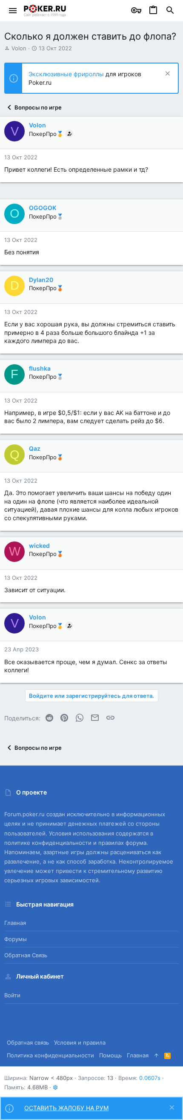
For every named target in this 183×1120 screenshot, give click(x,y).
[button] (13, 10)
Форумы (15, 939)
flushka (40, 368)
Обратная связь (25, 955)
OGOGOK (42, 207)
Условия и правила (80, 1042)
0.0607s (149, 1077)
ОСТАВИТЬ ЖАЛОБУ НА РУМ (66, 1107)
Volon (18, 48)
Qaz (34, 448)
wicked (39, 545)
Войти (12, 995)
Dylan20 (41, 279)
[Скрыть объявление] (167, 74)
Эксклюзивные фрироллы (67, 74)
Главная (15, 922)
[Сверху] (156, 1055)
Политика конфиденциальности (50, 1055)
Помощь (110, 1055)
